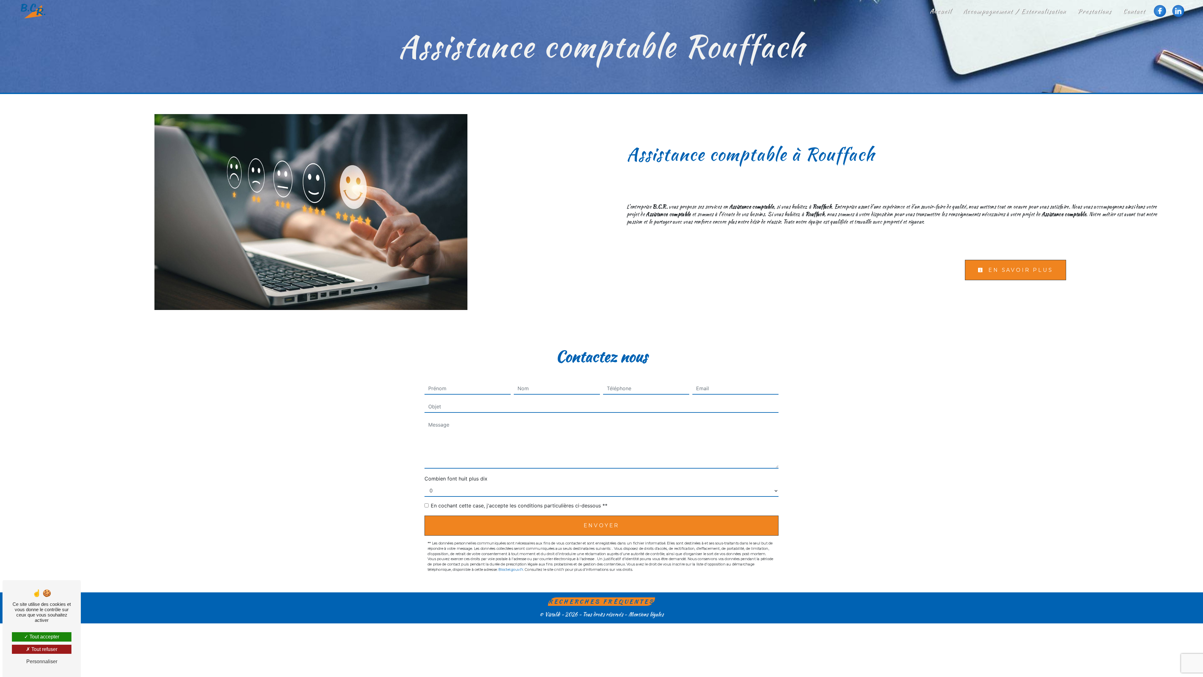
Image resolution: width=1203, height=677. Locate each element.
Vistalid (552, 614)
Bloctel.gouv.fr (510, 569)
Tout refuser (43, 649)
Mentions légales (645, 614)
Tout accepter (43, 636)
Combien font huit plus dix (455, 478)
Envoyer (602, 525)
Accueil (940, 11)
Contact (1133, 11)
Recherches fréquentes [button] (602, 601)
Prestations (1094, 11)
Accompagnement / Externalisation (1014, 11)
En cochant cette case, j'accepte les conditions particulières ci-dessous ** (519, 505)
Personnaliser (41, 661)
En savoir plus (1019, 270)
